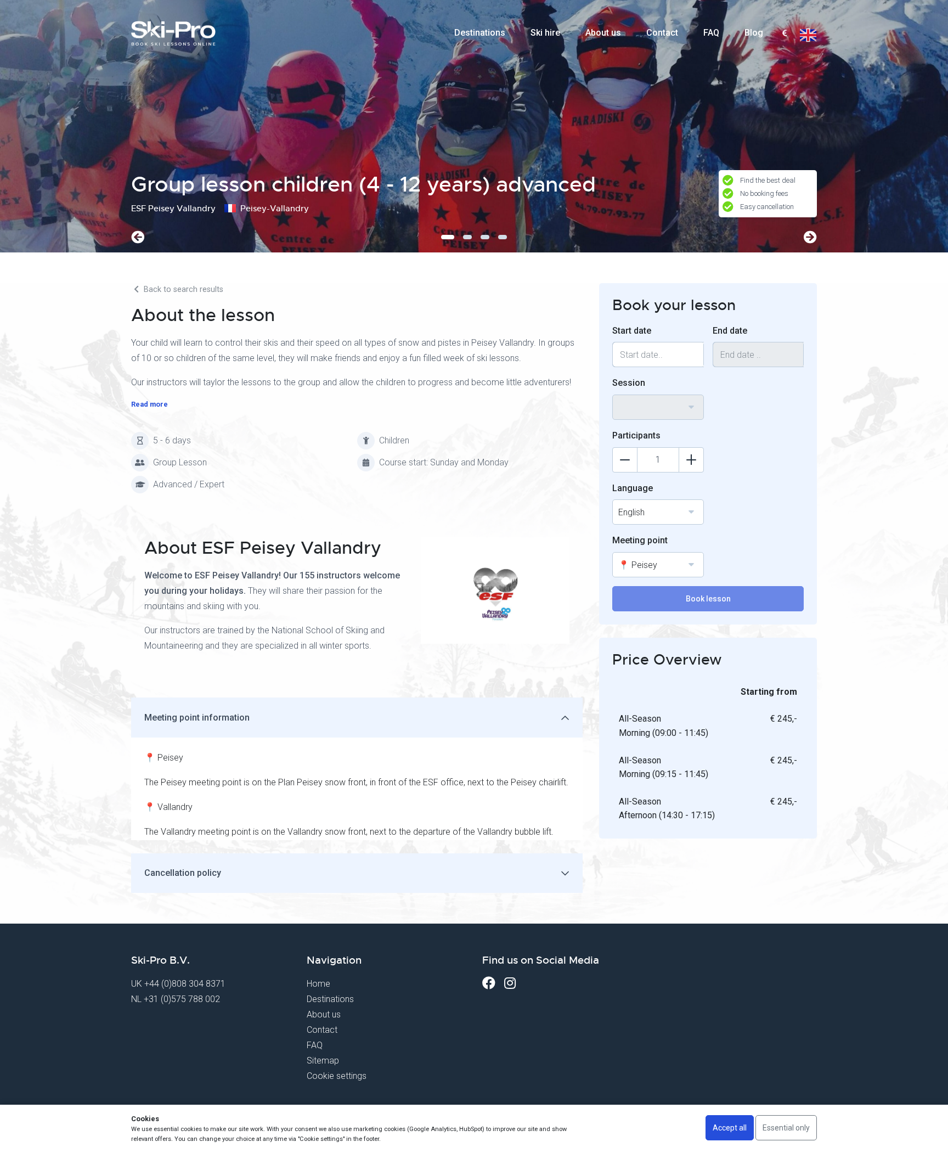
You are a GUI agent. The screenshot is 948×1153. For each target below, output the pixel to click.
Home (318, 983)
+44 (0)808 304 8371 (184, 983)
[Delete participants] (624, 460)
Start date (631, 330)
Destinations (479, 32)
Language (632, 488)
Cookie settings (336, 1076)
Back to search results (182, 289)
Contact (662, 32)
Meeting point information (197, 717)
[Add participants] (691, 460)
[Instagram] (510, 983)
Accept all (730, 1127)
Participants (636, 435)
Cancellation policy (182, 873)
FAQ (711, 32)
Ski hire (545, 32)
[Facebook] (488, 983)
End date (730, 330)
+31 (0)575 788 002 (182, 999)
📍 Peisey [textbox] (637, 565)
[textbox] (784, 33)
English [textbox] (631, 512)
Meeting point (640, 540)
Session (628, 383)
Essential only (786, 1127)
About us (603, 32)
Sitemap (323, 1060)
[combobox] (784, 33)
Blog (753, 32)
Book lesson (708, 598)
